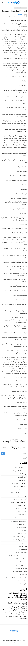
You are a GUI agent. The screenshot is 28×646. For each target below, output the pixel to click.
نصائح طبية (24, 584)
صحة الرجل (24, 562)
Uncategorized (23, 593)
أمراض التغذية (23, 480)
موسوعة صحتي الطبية (11, 640)
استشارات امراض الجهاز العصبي (21, 600)
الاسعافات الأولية (23, 527)
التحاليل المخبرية (23, 533)
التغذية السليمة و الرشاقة (21, 540)
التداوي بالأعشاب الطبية (21, 537)
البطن (25, 530)
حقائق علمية (24, 549)
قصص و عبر (24, 574)
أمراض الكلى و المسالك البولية (20, 499)
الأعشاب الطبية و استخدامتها (20, 521)
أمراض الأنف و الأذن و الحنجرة (20, 7)
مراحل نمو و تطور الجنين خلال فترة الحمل (17, 577)
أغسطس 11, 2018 (18, 16)
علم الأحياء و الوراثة (22, 568)
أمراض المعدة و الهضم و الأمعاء (19, 502)
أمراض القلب (24, 496)
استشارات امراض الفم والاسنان (15, 608)
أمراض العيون (24, 489)
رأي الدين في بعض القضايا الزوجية (19, 555)
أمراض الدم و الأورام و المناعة (20, 483)
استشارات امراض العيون (17, 606)
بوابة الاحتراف (23, 546)
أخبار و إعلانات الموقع (22, 467)
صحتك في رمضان (23, 565)
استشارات (24, 511)
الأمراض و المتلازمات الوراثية (19, 614)
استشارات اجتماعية (20, 595)
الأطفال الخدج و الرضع (22, 518)
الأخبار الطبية (24, 514)
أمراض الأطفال (23, 474)
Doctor (20, 15)
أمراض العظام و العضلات (21, 486)
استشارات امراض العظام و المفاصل (16, 603)
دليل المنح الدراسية (22, 552)
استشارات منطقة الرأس (17, 610)
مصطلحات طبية (23, 580)
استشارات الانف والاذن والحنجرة (17, 598)
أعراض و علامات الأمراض (21, 470)
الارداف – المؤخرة (23, 524)
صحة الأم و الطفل (23, 558)
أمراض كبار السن (23, 505)
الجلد (26, 543)
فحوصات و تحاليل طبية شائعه (20, 571)
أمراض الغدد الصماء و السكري (20, 493)
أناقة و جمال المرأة (22, 508)
